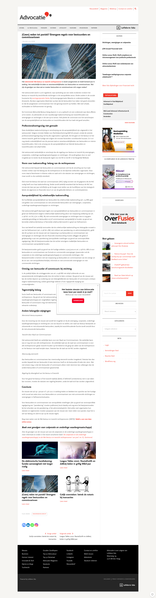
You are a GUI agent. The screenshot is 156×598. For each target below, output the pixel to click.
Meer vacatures (130, 122)
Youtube (69, 561)
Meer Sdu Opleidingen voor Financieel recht (118, 86)
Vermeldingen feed (112, 351)
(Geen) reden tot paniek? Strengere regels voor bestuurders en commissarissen (38, 498)
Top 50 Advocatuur (49, 554)
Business (25, 554)
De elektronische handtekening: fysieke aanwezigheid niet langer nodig (37, 464)
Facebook (70, 550)
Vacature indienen (90, 561)
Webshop (113, 9)
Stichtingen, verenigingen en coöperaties (116, 42)
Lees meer (25, 471)
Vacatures (46, 564)
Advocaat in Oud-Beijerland (113, 101)
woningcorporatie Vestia (40, 98)
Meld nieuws (88, 554)
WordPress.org (110, 361)
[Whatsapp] (32, 525)
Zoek (130, 293)
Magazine (103, 9)
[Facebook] (24, 525)
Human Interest (27, 557)
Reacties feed (110, 356)
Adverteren (88, 557)
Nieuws (24, 550)
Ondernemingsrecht (39, 514)
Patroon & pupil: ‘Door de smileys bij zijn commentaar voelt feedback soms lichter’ (123, 256)
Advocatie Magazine (50, 561)
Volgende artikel (65, 534)
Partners (46, 567)
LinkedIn (70, 554)
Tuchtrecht (26, 567)
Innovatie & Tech (28, 561)
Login (107, 345)
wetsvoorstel (43, 82)
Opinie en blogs (27, 564)
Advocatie (36, 16)
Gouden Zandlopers (50, 550)
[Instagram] (36, 525)
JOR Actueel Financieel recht (112, 49)
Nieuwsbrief (94, 9)
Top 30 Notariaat (49, 557)
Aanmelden (78, 300)
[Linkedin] (28, 525)
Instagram (70, 557)
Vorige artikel (51, 534)
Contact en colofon (125, 9)
